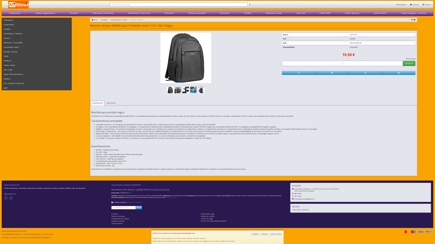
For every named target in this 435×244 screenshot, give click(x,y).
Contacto (415, 5)
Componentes (9, 24)
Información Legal (207, 214)
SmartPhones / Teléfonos (13, 34)
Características (97, 103)
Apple (6, 88)
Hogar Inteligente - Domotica (413, 13)
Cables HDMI (324, 13)
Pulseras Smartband (196, 13)
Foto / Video (8, 70)
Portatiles (74, 13)
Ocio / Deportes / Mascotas (14, 83)
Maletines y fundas (274, 13)
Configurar (255, 234)
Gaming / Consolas (10, 52)
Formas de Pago (207, 219)
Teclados (247, 13)
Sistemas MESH (380, 13)
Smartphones (15, 13)
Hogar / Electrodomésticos (13, 74)
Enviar (139, 208)
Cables (6, 56)
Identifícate (402, 5)
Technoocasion (117, 223)
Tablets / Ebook (9, 65)
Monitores (169, 13)
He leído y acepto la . (128, 202)
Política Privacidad (118, 216)
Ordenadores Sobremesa (103, 13)
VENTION (353, 35)
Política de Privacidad (171, 197)
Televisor (7, 38)
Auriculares (224, 13)
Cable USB (300, 13)
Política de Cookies (227, 241)
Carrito (427, 5)
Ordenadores (8, 20)
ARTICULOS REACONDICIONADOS (213, 221)
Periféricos (7, 61)
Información (111, 103)
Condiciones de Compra (120, 219)
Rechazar (265, 234)
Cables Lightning (352, 13)
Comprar (409, 63)
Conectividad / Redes (11, 47)
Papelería (7, 79)
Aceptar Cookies (276, 234)
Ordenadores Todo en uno (139, 13)
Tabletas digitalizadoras (45, 13)
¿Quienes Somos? (117, 221)
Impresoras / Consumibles (13, 43)
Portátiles (7, 29)
